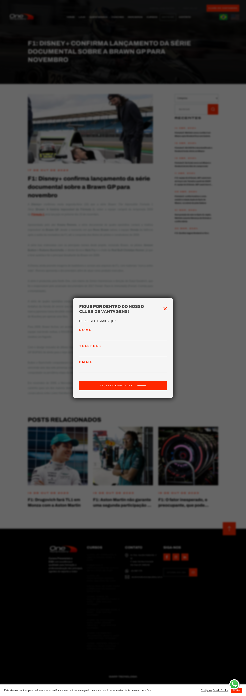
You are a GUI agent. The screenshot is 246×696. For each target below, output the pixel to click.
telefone (90, 346)
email (86, 362)
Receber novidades (116, 386)
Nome (85, 330)
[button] (214, 690)
